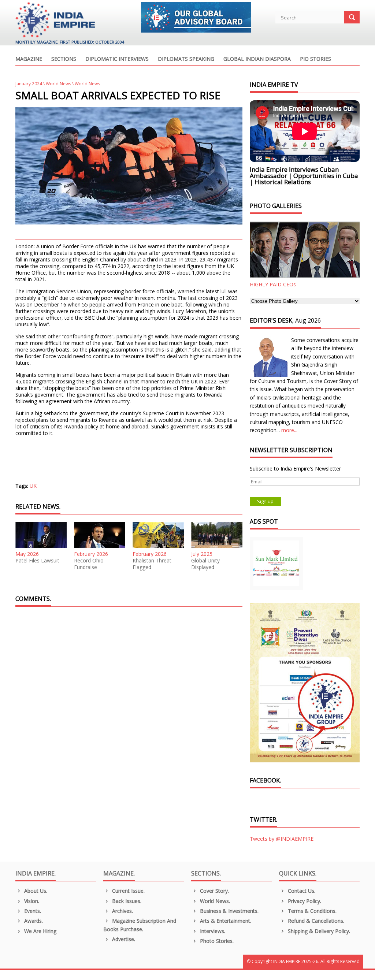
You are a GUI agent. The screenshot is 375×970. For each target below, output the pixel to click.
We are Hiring (39, 931)
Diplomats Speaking (186, 59)
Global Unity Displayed (205, 564)
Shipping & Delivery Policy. (318, 931)
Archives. (122, 910)
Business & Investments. (228, 910)
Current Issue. (128, 890)
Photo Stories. (216, 940)
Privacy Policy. (303, 900)
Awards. (33, 920)
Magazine (28, 59)
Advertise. (123, 939)
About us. (35, 890)
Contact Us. (300, 890)
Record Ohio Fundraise (89, 564)
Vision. (31, 900)
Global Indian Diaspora (257, 59)
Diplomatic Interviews (117, 59)
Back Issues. (126, 900)
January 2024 (28, 84)
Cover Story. (213, 890)
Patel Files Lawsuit (37, 560)
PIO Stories (315, 59)
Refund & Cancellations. (315, 920)
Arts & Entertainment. (224, 920)
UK (33, 485)
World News (58, 84)
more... (289, 430)
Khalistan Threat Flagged (152, 564)
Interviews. (211, 931)
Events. (32, 910)
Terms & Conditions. (311, 910)
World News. (214, 900)
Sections (63, 59)
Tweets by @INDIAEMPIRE (281, 838)
